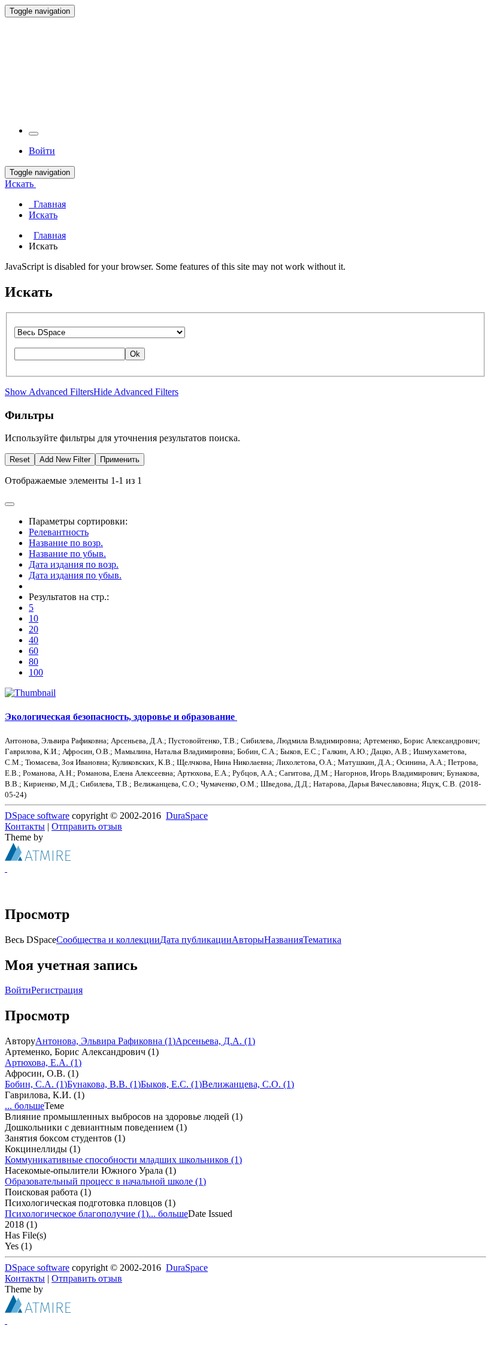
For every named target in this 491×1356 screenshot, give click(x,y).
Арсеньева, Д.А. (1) (215, 1041)
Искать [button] (20, 184)
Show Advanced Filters (49, 392)
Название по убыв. (67, 554)
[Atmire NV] (38, 857)
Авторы (248, 940)
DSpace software (37, 815)
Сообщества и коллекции (108, 940)
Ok (135, 353)
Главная (50, 235)
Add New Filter (65, 459)
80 (33, 661)
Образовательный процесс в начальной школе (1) (105, 1181)
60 (33, 651)
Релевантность (59, 532)
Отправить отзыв (86, 826)
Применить (120, 459)
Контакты (25, 826)
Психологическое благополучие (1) (76, 1214)
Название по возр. (66, 543)
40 (33, 640)
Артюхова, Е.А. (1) (43, 1062)
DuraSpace (187, 815)
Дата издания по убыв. (75, 575)
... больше (24, 1106)
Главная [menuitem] (47, 204)
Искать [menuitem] (43, 215)
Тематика (322, 940)
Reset (20, 459)
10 (33, 618)
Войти (18, 990)
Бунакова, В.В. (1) (104, 1084)
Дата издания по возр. (74, 564)
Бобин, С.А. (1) (36, 1084)
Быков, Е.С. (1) (171, 1084)
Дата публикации (196, 940)
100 (36, 672)
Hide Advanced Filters (135, 392)
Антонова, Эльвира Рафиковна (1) (105, 1041)
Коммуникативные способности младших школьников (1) (123, 1160)
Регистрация (57, 990)
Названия (283, 940)
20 (33, 629)
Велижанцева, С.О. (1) (248, 1084)
